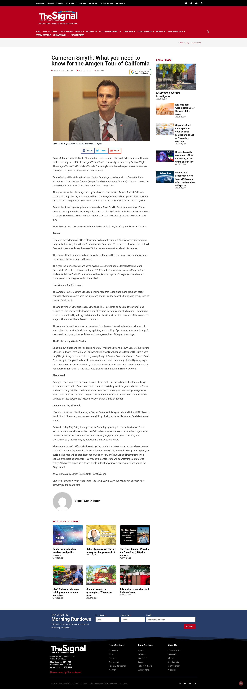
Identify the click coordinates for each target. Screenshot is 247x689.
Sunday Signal (59, 35)
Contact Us (81, 3)
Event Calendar (145, 31)
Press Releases (77, 35)
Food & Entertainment (108, 31)
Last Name (125, 615)
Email (148, 615)
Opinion (159, 31)
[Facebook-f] (180, 684)
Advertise (93, 3)
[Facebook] (186, 3)
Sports (78, 31)
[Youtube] (196, 3)
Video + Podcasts (175, 31)
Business (90, 31)
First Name (100, 615)
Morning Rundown (55, 3)
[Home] (176, 43)
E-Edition (70, 3)
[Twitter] (191, 3)
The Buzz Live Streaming (62, 31)
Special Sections (43, 35)
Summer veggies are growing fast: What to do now (99, 592)
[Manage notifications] (241, 683)
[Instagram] (201, 3)
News (45, 31)
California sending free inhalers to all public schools (65, 552)
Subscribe (40, 3)
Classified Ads (107, 3)
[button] (208, 31)
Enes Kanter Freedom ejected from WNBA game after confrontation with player (185, 179)
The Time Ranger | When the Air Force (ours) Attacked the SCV (134, 552)
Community (128, 31)
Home (38, 31)
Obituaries (120, 3)
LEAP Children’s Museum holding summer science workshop (66, 592)
